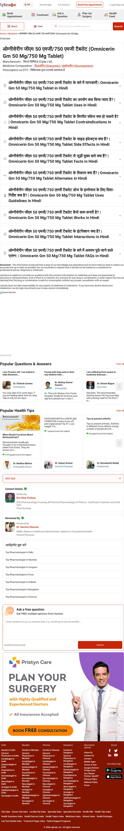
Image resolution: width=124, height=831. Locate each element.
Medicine (12, 33)
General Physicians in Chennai (49, 756)
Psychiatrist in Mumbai (28, 773)
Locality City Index (37, 812)
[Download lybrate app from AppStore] (114, 778)
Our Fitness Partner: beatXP (91, 774)
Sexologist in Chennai (48, 802)
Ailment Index (88, 816)
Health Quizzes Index (34, 816)
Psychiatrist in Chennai (49, 773)
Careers (88, 758)
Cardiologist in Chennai (49, 762)
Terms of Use (90, 765)
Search (118, 26)
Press (87, 785)
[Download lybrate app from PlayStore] (114, 772)
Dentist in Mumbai (30, 750)
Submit (100, 645)
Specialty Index (55, 812)
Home (3, 33)
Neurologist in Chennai (49, 785)
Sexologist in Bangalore (69, 804)
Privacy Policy (90, 779)
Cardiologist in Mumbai (28, 762)
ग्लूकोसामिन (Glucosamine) (77, 65)
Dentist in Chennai (51, 750)
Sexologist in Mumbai (28, 802)
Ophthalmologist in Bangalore (72, 799)
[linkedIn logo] (110, 756)
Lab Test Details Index (11, 821)
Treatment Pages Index (34, 821)
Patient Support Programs (59, 821)
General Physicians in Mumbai (28, 756)
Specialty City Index (72, 812)
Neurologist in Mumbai (28, 785)
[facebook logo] (110, 752)
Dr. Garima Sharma (27, 527)
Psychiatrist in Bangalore (70, 776)
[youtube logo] (116, 756)
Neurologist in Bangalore (69, 787)
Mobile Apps (90, 761)
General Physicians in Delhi (10, 754)
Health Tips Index (103, 812)
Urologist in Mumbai (27, 790)
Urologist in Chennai (48, 790)
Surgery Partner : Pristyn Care (92, 769)
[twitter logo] (116, 752)
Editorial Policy (91, 782)
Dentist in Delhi (8, 750)
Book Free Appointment (90, 4)
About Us (88, 752)
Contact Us (89, 755)
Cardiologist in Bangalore (70, 765)
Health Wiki (88, 812)
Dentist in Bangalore (68, 751)
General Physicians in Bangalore (69, 758)
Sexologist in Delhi (9, 796)
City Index (5, 812)
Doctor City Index (20, 812)
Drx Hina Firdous (26, 497)
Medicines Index (73, 816)
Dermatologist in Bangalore (71, 782)
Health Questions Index (12, 816)
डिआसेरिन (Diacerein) (47, 65)
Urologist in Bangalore (68, 793)
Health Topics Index (55, 816)
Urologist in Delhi (9, 787)
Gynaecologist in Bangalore (71, 770)
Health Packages (104, 816)
